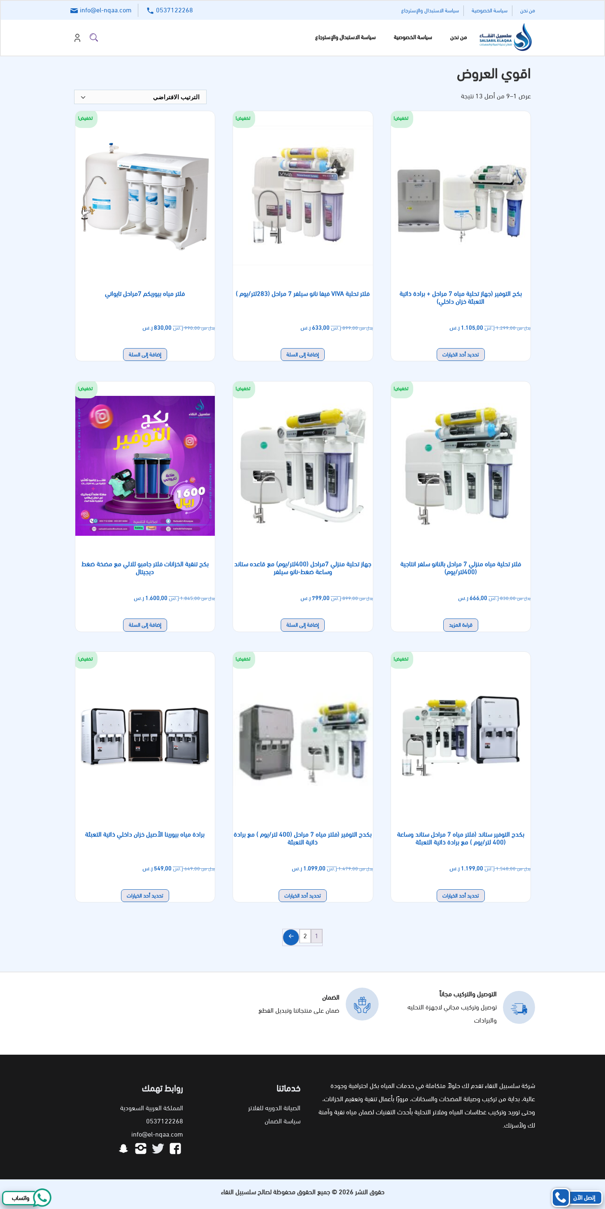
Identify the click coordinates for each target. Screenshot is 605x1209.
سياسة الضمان (282, 1121)
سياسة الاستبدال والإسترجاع (430, 10)
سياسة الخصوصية (489, 10)
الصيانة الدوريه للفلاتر (274, 1108)
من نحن (527, 10)
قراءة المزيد (460, 625)
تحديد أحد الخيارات (460, 354)
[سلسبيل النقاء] (504, 37)
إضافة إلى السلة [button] (302, 354)
